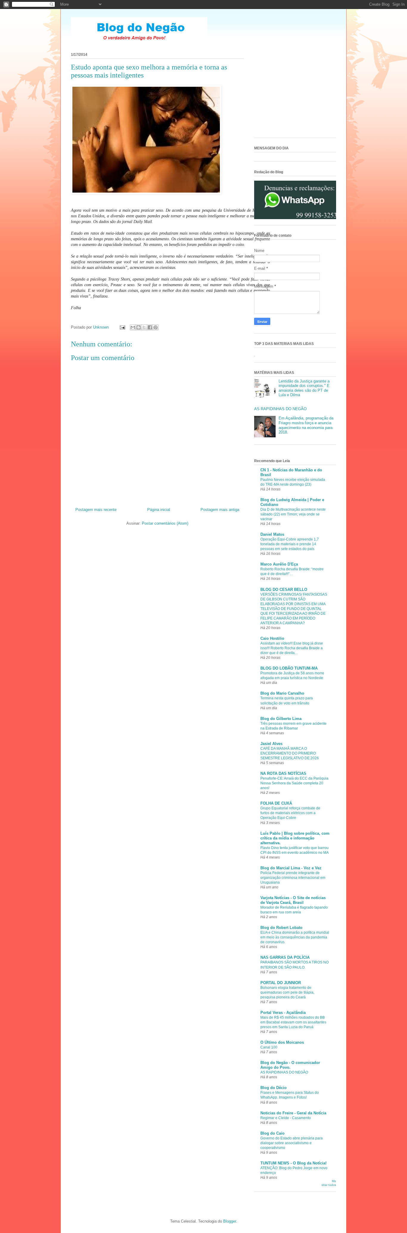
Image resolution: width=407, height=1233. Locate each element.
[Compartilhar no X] (144, 327)
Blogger (229, 1221)
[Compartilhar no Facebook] (150, 327)
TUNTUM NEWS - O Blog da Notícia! (293, 1163)
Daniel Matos (272, 534)
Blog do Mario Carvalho (282, 693)
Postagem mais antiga (220, 509)
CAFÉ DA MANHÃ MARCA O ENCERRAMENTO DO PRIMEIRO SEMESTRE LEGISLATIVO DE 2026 (289, 753)
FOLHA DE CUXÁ (276, 803)
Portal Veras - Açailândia (283, 1012)
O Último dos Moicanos (282, 1042)
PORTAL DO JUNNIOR (280, 982)
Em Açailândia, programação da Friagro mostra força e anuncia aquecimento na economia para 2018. (306, 425)
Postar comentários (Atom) (165, 523)
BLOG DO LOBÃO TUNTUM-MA (289, 668)
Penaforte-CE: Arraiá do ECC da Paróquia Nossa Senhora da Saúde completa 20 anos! (294, 783)
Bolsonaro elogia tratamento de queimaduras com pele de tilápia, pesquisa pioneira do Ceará (287, 992)
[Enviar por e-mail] (133, 327)
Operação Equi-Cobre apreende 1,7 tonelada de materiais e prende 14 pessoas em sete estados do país (289, 544)
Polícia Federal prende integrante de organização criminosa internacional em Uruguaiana (292, 878)
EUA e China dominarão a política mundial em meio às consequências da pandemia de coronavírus (294, 937)
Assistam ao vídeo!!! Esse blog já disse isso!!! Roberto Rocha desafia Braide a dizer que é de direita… (291, 648)
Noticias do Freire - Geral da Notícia (293, 1113)
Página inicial (158, 509)
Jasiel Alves (271, 743)
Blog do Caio (272, 1133)
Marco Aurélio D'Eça (279, 564)
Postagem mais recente (95, 509)
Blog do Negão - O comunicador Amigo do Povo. (290, 1065)
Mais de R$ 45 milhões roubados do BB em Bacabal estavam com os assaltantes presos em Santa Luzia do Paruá (293, 1022)
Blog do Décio (273, 1087)
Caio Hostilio (272, 638)
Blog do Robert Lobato (281, 927)
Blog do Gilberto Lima (281, 718)
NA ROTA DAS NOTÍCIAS (283, 773)
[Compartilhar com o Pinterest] (156, 327)
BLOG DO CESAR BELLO (283, 589)
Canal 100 (268, 1047)
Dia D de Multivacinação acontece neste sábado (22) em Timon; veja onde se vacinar (293, 514)
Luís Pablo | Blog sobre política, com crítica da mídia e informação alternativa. (295, 838)
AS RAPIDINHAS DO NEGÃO (280, 409)
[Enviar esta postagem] (122, 327)
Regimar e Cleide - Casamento (285, 1118)
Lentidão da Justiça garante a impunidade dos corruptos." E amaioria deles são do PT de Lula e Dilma (304, 388)
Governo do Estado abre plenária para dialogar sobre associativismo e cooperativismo (291, 1143)
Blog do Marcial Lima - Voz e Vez (290, 868)
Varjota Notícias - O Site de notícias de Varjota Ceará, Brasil (293, 900)
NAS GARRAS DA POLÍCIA (285, 957)
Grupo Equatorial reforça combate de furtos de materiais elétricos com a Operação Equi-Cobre (290, 813)
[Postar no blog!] (139, 327)
